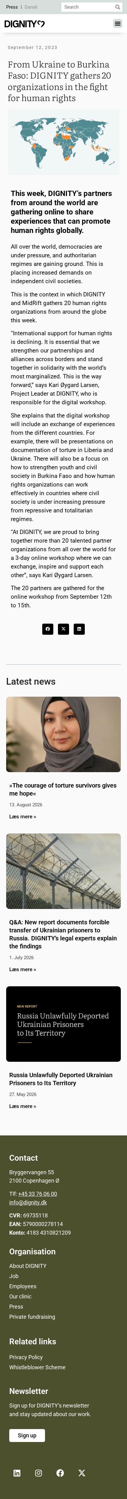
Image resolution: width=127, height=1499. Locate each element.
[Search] (117, 7)
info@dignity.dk (28, 1202)
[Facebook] (60, 1473)
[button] (117, 23)
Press (12, 7)
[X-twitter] (81, 1473)
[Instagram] (38, 1473)
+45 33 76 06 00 (37, 1194)
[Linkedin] (17, 1473)
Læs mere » (22, 816)
